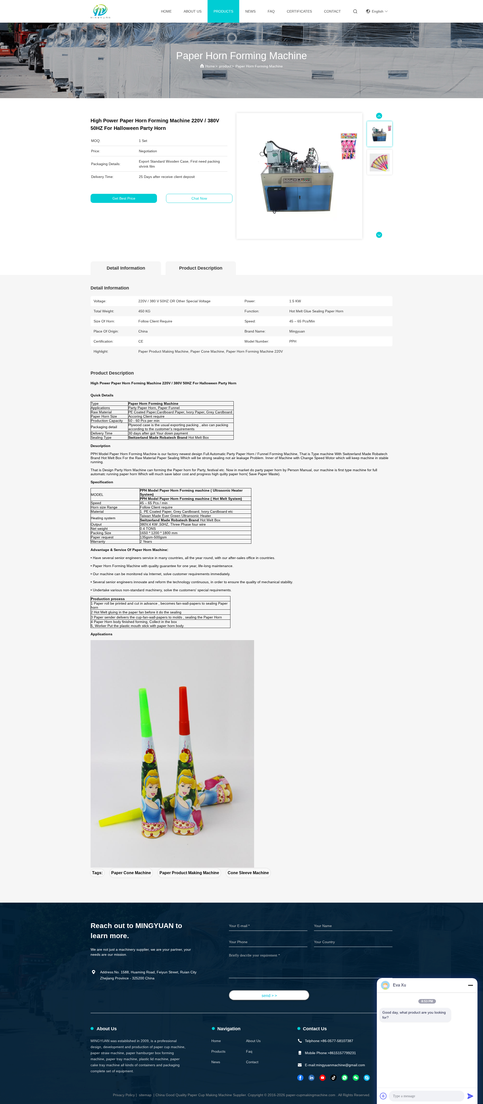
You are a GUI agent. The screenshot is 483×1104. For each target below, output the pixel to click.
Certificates (299, 11)
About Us (193, 11)
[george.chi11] (367, 1077)
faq (249, 1051)
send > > (269, 995)
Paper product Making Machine (189, 873)
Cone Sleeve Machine (248, 873)
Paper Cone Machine (131, 873)
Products (223, 11)
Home (166, 11)
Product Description (200, 268)
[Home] (100, 11)
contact (332, 11)
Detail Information (126, 268)
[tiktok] (334, 1077)
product (225, 66)
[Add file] (383, 1095)
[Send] (470, 1095)
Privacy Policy (124, 1095)
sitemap (145, 1095)
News (250, 11)
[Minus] (470, 985)
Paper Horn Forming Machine (259, 66)
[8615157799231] (345, 1077)
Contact (252, 1062)
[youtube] (323, 1077)
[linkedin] (311, 1077)
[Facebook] (300, 1077)
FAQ (271, 11)
